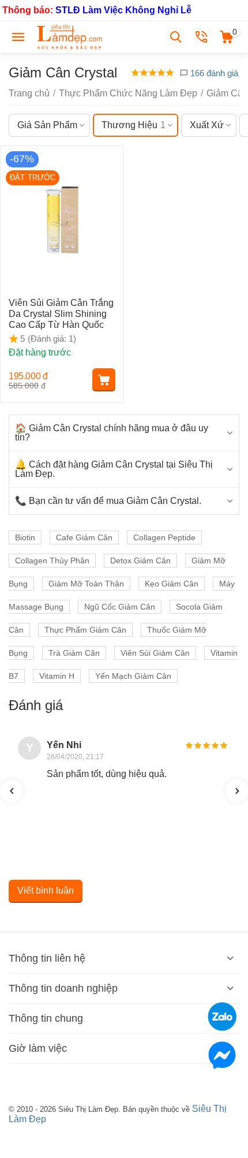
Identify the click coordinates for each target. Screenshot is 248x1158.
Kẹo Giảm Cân (171, 583)
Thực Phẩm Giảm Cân (85, 629)
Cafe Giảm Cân (84, 537)
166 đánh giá (213, 73)
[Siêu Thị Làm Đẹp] (70, 36)
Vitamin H (56, 676)
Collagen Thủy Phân (52, 560)
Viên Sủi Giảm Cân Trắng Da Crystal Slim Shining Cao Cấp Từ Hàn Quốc (61, 314)
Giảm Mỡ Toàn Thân (86, 583)
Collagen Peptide (164, 537)
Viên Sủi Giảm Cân (155, 653)
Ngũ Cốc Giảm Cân (119, 606)
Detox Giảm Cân (140, 560)
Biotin (25, 537)
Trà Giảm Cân (74, 653)
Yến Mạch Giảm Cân (133, 676)
